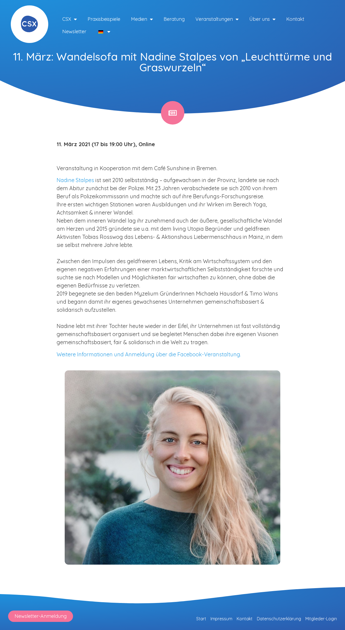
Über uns (259, 19)
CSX (66, 19)
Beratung (174, 19)
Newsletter (74, 31)
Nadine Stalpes (75, 180)
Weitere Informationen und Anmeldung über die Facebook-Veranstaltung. (149, 354)
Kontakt (295, 19)
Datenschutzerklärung (279, 618)
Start (201, 618)
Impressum (221, 618)
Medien (139, 19)
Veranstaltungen (214, 19)
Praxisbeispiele (104, 19)
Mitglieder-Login (321, 618)
